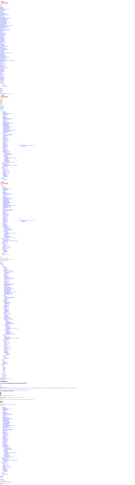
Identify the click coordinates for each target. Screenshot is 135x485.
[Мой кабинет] (0, 257)
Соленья (5, 296)
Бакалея (5, 336)
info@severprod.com (3, 93)
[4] (67, 394)
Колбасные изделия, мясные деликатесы (9, 271)
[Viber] (4, 381)
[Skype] (6, 381)
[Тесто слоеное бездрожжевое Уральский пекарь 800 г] (7, 391)
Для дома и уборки (8, 331)
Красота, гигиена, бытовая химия (8, 319)
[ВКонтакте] (0, 381)
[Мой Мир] (2, 381)
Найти (1, 484)
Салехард (4, 369)
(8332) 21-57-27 (2, 80)
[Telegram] (7, 381)
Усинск (4, 368)
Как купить (1, 476)
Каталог (4, 266)
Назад (6, 282)
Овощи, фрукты (6, 268)
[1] (67, 392)
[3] (67, 393)
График (4, 361)
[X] (3, 381)
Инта (3, 370)
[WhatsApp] (5, 381)
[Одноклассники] (1, 381)
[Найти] (0, 5)
